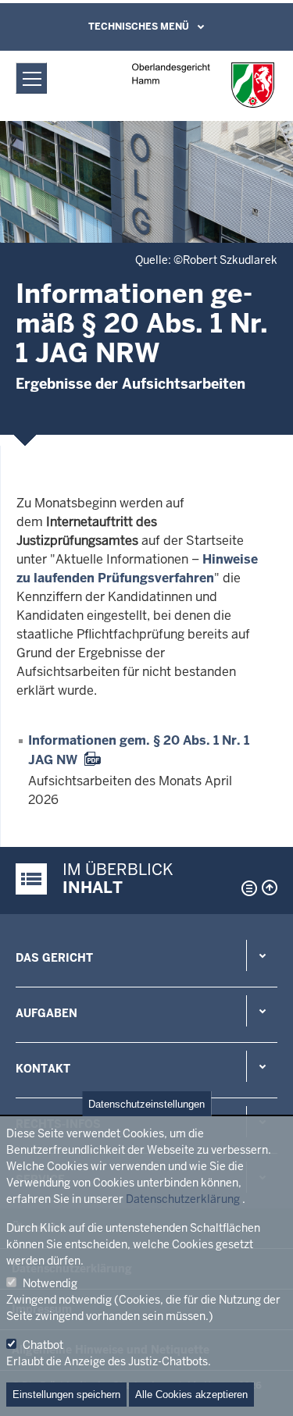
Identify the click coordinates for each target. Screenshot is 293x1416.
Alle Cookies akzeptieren (191, 1394)
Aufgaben (46, 1013)
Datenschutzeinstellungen (146, 1104)
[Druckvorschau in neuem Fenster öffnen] (246, 888)
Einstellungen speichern (66, 1394)
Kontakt (43, 1069)
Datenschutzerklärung (183, 1199)
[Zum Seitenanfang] (269, 887)
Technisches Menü (138, 26)
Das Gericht (54, 958)
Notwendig (50, 1283)
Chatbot (43, 1345)
